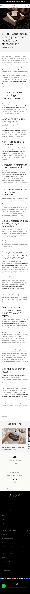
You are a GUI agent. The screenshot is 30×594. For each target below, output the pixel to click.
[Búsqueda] (25, 6)
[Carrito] (29, 6)
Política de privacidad (7, 538)
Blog (3, 515)
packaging (12, 377)
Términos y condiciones (9, 530)
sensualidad (11, 295)
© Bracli (6, 589)
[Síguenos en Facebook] (13, 584)
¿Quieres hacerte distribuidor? (9, 561)
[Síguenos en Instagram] (17, 584)
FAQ (3, 523)
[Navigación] (1, 6)
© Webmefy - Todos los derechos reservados (18, 589)
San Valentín (5, 125)
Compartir (4, 416)
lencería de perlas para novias (11, 207)
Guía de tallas (5, 557)
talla (15, 338)
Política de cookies (6, 542)
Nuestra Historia (6, 506)
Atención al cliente (8, 553)
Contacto (4, 519)
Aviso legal (4, 534)
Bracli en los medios (7, 511)
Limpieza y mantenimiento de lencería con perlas (13, 448)
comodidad (19, 176)
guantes (21, 388)
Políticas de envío (6, 570)
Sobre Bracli (6, 503)
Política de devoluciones (8, 566)
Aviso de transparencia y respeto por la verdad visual (15, 547)
